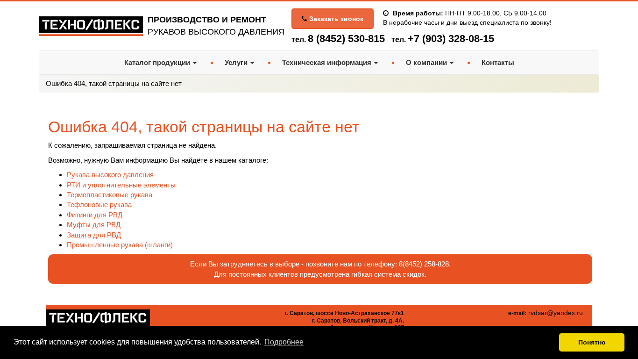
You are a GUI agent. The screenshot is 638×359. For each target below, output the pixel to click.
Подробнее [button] (284, 342)
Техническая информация (327, 62)
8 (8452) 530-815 (346, 38)
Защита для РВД (94, 235)
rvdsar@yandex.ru (555, 312)
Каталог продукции (158, 62)
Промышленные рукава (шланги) (120, 245)
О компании (427, 62)
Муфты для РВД (94, 225)
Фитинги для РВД (94, 215)
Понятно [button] (592, 342)
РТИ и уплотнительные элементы (121, 185)
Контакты (498, 62)
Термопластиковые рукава (109, 195)
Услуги (237, 62)
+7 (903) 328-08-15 (451, 38)
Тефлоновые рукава (99, 204)
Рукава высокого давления (110, 175)
